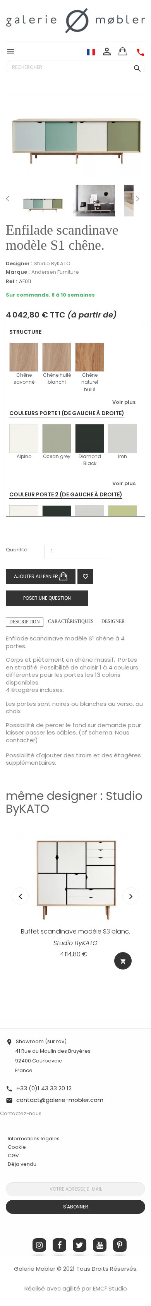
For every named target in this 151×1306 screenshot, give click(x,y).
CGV (13, 1155)
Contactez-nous (20, 1113)
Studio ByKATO (52, 263)
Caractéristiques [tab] (71, 621)
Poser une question (47, 598)
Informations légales (34, 1138)
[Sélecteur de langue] (91, 52)
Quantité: (17, 550)
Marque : (17, 272)
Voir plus (124, 402)
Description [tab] (24, 622)
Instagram (39, 1245)
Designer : (19, 263)
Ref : (11, 281)
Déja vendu (22, 1164)
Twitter (79, 1245)
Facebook (59, 1245)
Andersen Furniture (55, 272)
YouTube (99, 1245)
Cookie (17, 1147)
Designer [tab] (113, 621)
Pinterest (120, 1245)
